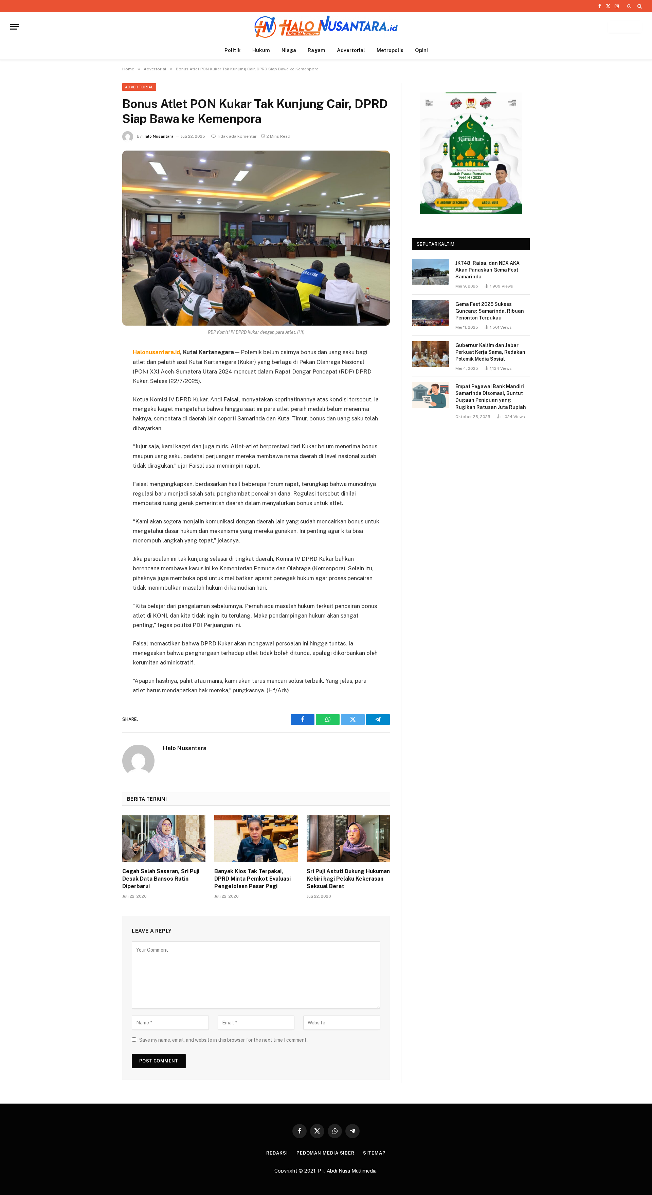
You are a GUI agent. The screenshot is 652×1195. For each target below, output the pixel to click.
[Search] (639, 6)
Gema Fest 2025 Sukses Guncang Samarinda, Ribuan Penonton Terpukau (489, 311)
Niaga (289, 50)
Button (625, 26)
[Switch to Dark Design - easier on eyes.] (629, 6)
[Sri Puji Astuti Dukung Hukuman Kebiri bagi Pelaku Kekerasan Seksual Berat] (348, 838)
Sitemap (374, 1153)
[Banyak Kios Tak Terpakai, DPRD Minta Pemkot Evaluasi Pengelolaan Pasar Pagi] (255, 838)
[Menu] (14, 26)
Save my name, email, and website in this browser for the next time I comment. (223, 1040)
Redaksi (277, 1153)
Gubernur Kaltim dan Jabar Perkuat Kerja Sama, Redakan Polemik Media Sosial (490, 352)
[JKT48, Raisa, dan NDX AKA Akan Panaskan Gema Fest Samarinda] (430, 272)
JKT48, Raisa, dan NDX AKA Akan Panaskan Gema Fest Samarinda (487, 269)
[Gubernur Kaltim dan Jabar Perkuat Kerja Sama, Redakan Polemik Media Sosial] (430, 354)
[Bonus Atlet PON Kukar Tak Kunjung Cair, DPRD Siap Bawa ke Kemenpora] (256, 238)
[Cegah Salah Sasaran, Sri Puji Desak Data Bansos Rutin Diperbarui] (163, 838)
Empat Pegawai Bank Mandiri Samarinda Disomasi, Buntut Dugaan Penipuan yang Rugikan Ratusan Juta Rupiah (490, 397)
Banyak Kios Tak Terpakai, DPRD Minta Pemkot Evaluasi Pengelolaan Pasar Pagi (252, 878)
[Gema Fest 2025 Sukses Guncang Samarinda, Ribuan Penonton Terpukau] (430, 313)
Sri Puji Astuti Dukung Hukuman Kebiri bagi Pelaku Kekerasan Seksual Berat (348, 878)
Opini (421, 50)
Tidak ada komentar (237, 136)
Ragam (316, 50)
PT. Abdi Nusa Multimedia (348, 1171)
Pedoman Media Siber (325, 1153)
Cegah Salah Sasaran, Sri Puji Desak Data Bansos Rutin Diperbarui (160, 878)
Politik (232, 50)
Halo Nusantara (158, 136)
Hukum (261, 50)
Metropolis (390, 50)
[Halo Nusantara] (326, 26)
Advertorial (351, 50)
